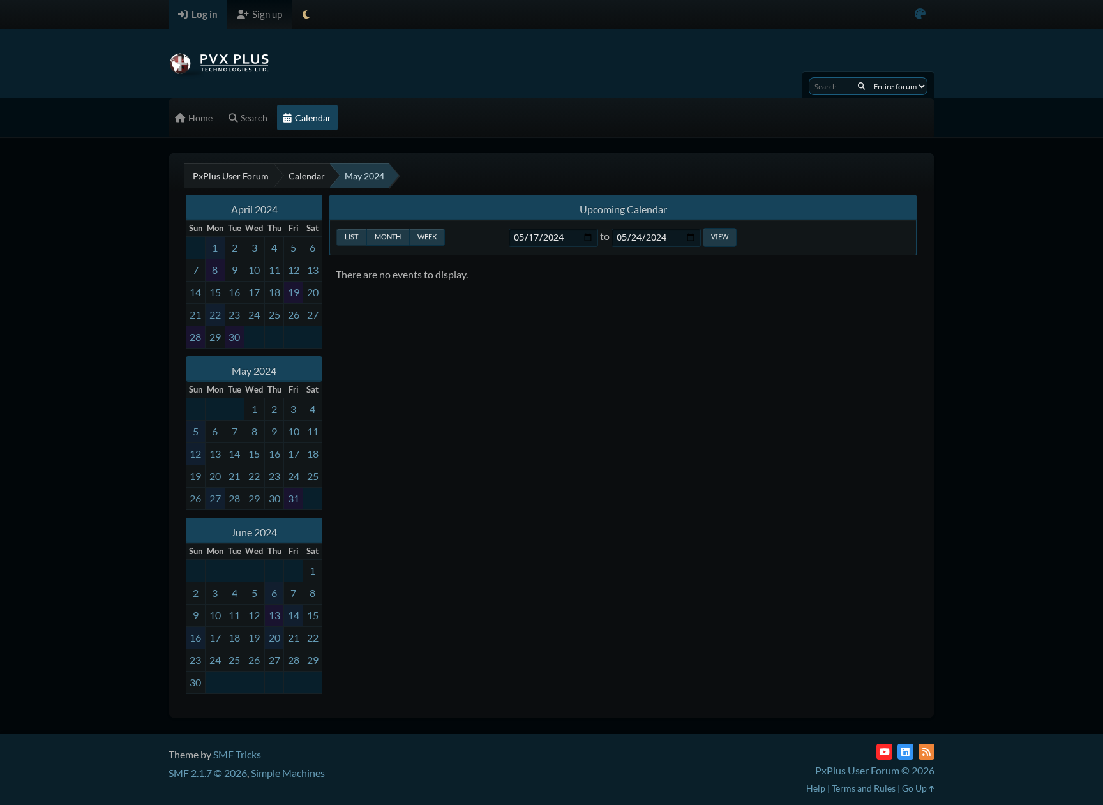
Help (815, 788)
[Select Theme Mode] (306, 14)
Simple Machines (288, 773)
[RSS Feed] (926, 752)
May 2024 (254, 371)
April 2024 (254, 209)
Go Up (915, 788)
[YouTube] (884, 752)
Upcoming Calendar (623, 209)
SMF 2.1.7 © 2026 (208, 773)
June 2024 (254, 532)
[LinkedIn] (905, 752)
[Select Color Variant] (920, 14)
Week (427, 236)
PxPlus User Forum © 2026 (874, 770)
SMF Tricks (237, 754)
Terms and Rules (864, 788)
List (351, 236)
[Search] (861, 86)
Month (388, 236)
